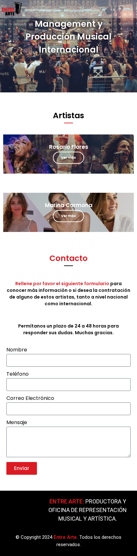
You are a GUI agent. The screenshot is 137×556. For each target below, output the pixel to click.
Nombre (16, 350)
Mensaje (16, 423)
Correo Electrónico (30, 399)
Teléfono (17, 375)
